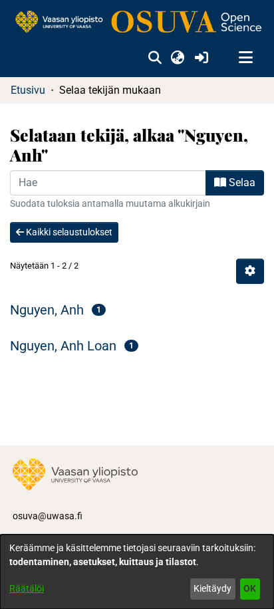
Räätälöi (26, 588)
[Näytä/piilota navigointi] (245, 57)
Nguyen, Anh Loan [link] (63, 346)
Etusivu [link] (28, 90)
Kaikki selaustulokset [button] (68, 232)
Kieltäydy (212, 588)
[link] (137, 22)
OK (249, 588)
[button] (154, 58)
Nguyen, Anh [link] (47, 310)
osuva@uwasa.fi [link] (47, 516)
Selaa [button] (240, 182)
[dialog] (137, 572)
